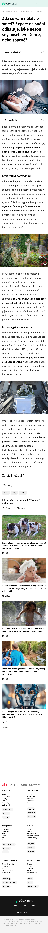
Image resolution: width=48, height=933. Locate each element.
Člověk (15, 11)
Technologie (31, 803)
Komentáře (31, 796)
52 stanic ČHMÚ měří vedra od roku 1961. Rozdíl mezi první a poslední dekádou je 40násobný (23, 629)
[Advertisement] (24, 752)
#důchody (31, 817)
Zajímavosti (6, 805)
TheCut (16, 475)
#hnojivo (6, 886)
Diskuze (21, 508)
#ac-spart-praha (8, 844)
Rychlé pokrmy (32, 873)
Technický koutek (8, 803)
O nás (15, 906)
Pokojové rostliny (8, 866)
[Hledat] (37, 3)
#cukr (30, 879)
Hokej (4, 836)
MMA (4, 838)
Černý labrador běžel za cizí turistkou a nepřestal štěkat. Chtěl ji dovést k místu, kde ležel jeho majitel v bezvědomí (24, 546)
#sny (14, 493)
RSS (32, 912)
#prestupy (6, 848)
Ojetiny (4, 799)
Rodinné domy (32, 838)
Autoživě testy (7, 796)
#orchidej (6, 879)
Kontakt (33, 906)
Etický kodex (18, 912)
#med (30, 882)
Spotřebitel (31, 801)
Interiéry (30, 831)
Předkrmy (30, 868)
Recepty (29, 870)
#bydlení (31, 844)
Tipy (3, 868)
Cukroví (29, 864)
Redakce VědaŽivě (13, 52)
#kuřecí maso (33, 886)
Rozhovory (30, 799)
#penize (31, 851)
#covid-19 (31, 813)
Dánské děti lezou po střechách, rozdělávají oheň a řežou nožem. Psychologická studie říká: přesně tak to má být (24, 588)
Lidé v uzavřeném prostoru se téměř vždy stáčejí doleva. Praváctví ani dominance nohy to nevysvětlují (23, 671)
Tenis (4, 840)
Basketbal (5, 829)
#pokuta (31, 809)
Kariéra (24, 906)
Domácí (29, 794)
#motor (5, 817)
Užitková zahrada (8, 870)
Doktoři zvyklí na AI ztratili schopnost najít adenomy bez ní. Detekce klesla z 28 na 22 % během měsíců (22, 714)
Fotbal (4, 833)
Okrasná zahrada (8, 864)
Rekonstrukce (31, 833)
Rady (3, 801)
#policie (6, 813)
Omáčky (30, 866)
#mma (5, 852)
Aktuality (5, 794)
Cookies (27, 912)
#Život (22, 493)
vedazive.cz (6, 11)
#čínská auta (7, 809)
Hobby (29, 829)
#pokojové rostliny (9, 882)
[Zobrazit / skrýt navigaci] (44, 3)
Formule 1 (5, 831)
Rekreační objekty (33, 836)
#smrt (6, 493)
